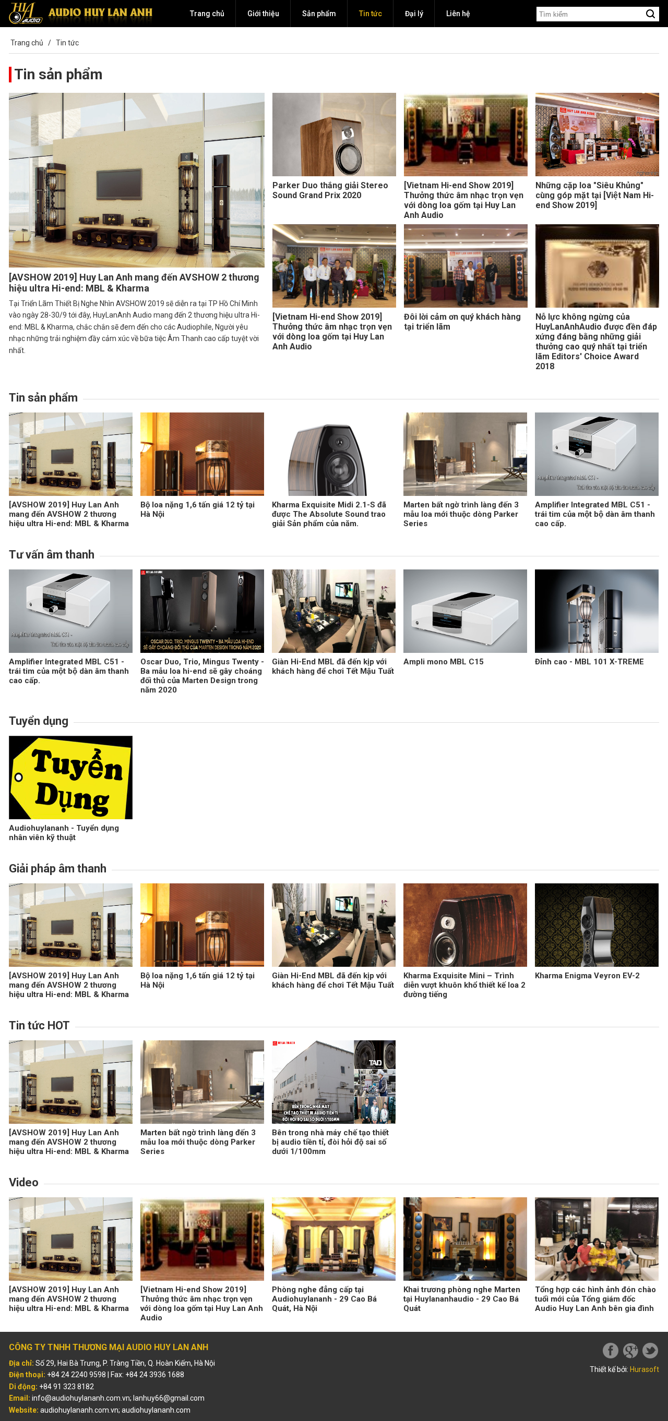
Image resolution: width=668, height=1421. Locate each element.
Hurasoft (644, 1369)
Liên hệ (458, 13)
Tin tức (370, 13)
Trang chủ (207, 13)
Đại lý (414, 13)
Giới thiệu (263, 13)
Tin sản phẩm (58, 74)
